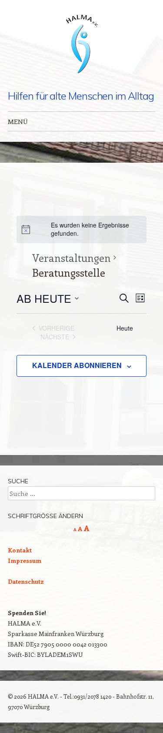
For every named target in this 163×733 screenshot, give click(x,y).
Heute (124, 328)
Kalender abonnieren (77, 365)
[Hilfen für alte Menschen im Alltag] (81, 45)
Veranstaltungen (71, 257)
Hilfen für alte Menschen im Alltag (80, 95)
